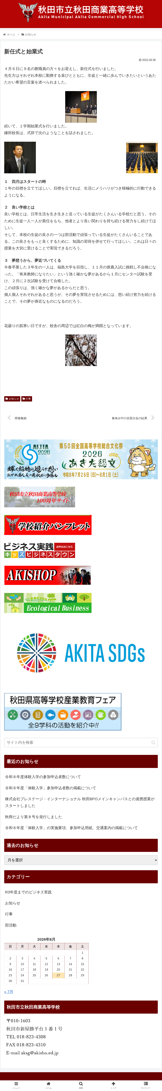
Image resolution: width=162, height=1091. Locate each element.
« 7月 (8, 992)
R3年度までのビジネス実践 (28, 892)
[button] (153, 742)
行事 (28, 398)
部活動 (10, 925)
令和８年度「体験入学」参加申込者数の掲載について (50, 788)
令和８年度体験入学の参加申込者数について (43, 777)
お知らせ (14, 398)
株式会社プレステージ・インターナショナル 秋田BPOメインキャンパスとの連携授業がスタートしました (80, 802)
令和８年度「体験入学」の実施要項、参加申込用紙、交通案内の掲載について (71, 828)
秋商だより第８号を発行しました (33, 817)
